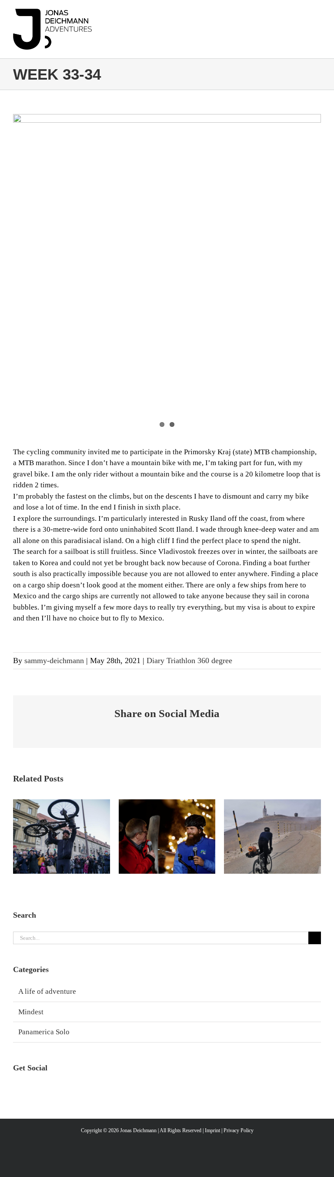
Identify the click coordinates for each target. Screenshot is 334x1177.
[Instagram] (17, 1089)
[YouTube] (47, 1089)
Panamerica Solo (44, 1032)
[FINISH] (61, 836)
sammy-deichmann (54, 660)
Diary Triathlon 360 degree (189, 660)
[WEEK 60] (272, 836)
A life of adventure (47, 991)
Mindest (30, 1012)
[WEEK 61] (167, 836)
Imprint (212, 1130)
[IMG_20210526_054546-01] (167, 234)
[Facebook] (32, 1089)
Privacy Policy (239, 1130)
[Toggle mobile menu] (314, 19)
